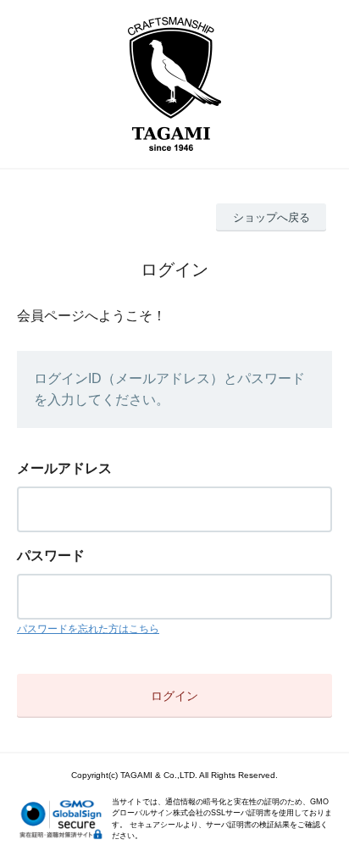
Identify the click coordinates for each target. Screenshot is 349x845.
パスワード (51, 555)
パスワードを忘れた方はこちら (88, 629)
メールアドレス (64, 468)
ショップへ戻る (271, 217)
